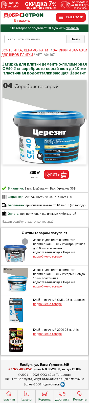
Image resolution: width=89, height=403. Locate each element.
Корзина (44, 399)
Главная (9, 399)
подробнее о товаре (47, 256)
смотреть (72, 28)
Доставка (62, 399)
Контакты (80, 399)
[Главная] (23, 15)
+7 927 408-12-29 (20, 369)
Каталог (27, 399)
